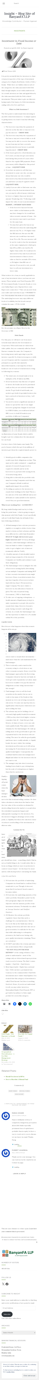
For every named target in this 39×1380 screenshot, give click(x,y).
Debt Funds (13, 1091)
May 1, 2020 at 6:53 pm (18, 1152)
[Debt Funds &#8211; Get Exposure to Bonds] (9, 1029)
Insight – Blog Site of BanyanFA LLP (19, 15)
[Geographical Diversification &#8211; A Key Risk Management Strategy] (9, 1047)
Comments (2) (19, 1085)
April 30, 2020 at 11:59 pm (19, 1115)
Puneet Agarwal (28, 48)
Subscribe (7, 1314)
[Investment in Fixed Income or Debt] (19, 60)
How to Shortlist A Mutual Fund (17, 1079)
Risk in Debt (19, 1094)
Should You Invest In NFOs (15, 1076)
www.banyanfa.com (8, 1356)
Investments (19, 31)
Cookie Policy (10, 1372)
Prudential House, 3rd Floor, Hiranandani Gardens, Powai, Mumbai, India (11, 1350)
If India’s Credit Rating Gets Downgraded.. (19, 1239)
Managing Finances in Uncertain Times (18, 1237)
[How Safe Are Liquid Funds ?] (25, 1029)
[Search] (36, 3)
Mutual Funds (25, 1091)
